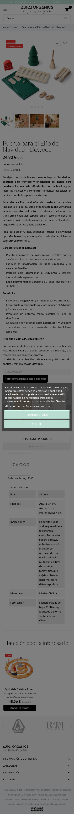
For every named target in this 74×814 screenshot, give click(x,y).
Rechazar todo (37, 415)
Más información (14, 406)
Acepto (37, 424)
